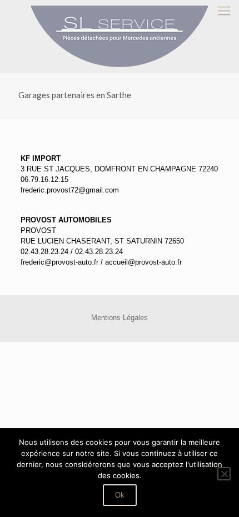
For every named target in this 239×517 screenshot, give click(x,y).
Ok (120, 495)
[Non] (224, 473)
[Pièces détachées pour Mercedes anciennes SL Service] (119, 36)
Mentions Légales (119, 317)
